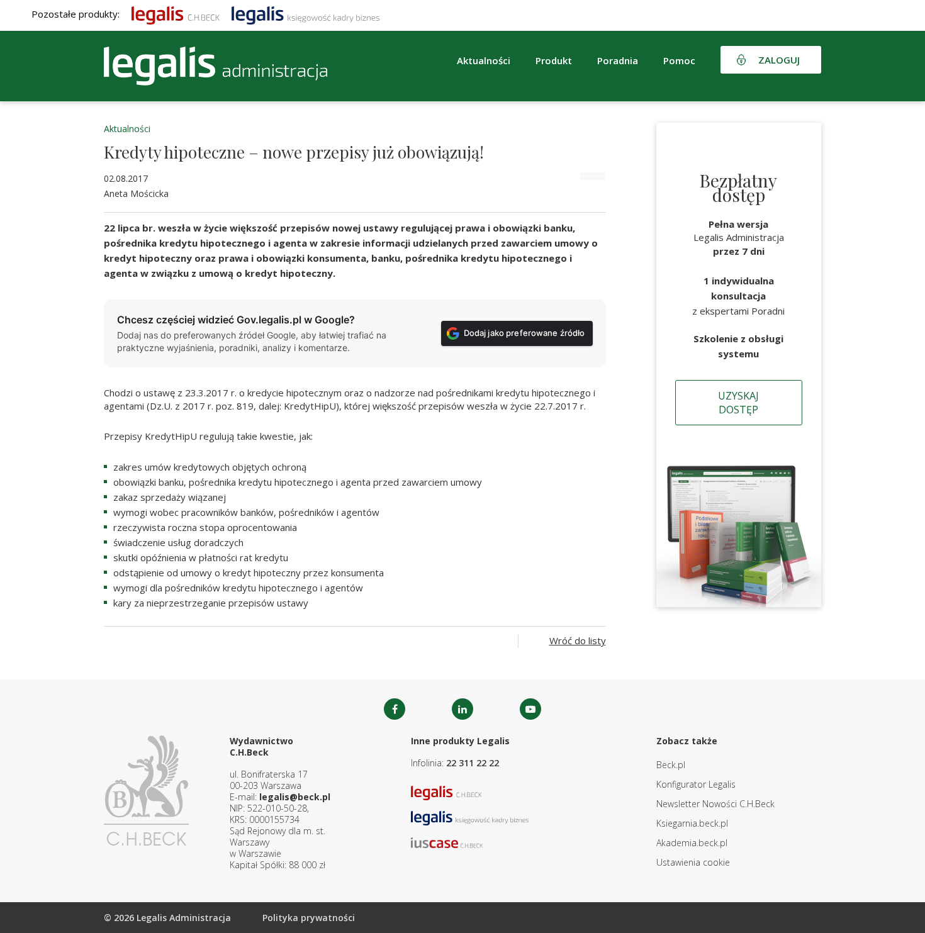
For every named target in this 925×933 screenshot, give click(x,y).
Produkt (553, 60)
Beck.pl (670, 765)
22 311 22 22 (472, 763)
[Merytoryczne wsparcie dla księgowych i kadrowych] (305, 14)
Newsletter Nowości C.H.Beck (715, 804)
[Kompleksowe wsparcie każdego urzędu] (215, 66)
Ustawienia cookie (693, 862)
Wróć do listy (577, 640)
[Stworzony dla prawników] (176, 14)
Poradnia (617, 60)
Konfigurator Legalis (696, 784)
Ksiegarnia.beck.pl (692, 823)
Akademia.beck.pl (691, 843)
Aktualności (127, 129)
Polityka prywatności (308, 918)
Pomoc (679, 60)
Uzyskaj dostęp (738, 402)
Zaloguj (779, 59)
